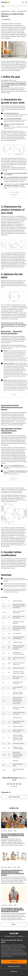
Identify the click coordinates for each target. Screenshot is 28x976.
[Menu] (26, 2)
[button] (8, 784)
